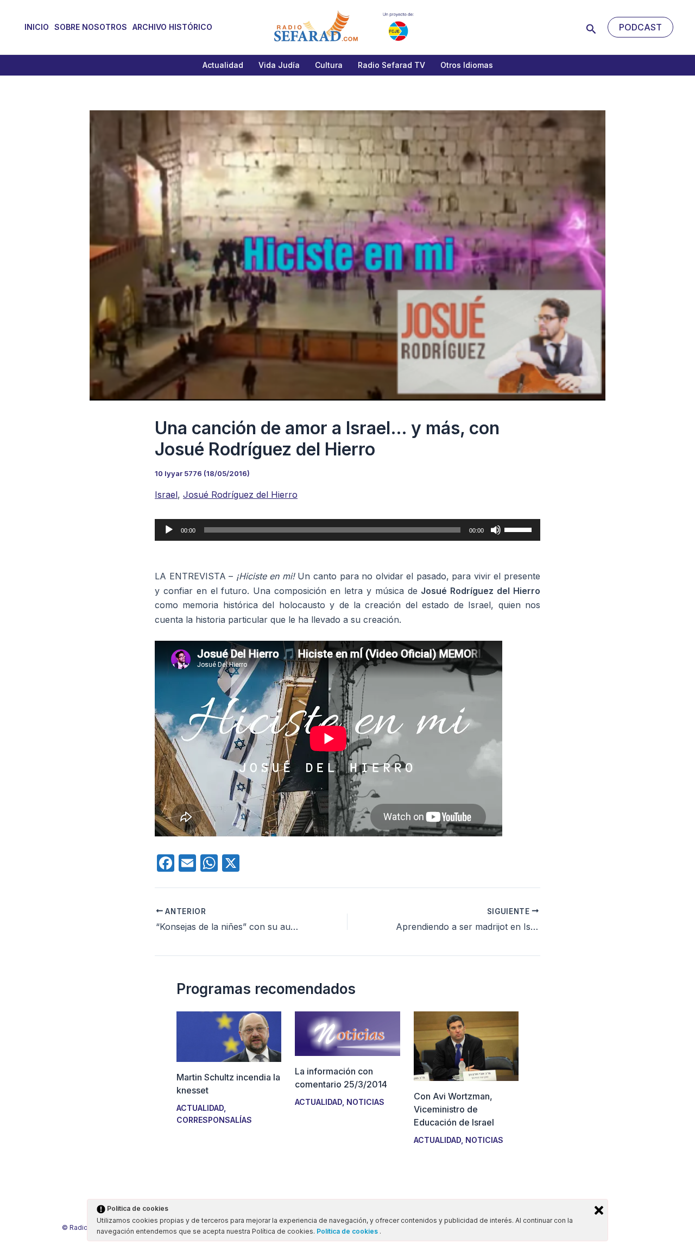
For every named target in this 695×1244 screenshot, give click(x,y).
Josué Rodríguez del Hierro (240, 494)
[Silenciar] (495, 529)
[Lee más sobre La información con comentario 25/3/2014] (347, 1032)
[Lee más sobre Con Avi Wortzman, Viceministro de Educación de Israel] (466, 1045)
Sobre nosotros (90, 27)
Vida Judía (279, 65)
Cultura (329, 65)
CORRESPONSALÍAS (214, 1119)
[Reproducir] (168, 529)
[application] (347, 530)
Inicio (36, 27)
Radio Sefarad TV (391, 65)
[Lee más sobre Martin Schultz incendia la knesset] (228, 1035)
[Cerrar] (599, 1210)
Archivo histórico (172, 27)
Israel (166, 494)
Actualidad (223, 65)
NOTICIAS (365, 1102)
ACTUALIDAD (200, 1107)
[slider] (519, 529)
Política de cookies (348, 1231)
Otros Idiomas (466, 65)
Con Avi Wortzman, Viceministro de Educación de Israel (454, 1109)
